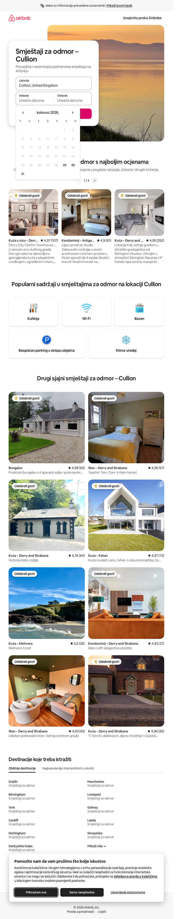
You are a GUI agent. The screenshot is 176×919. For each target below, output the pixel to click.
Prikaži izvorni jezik (119, 6)
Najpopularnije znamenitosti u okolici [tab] (68, 768)
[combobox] (53, 85)
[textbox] (34, 100)
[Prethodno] (78, 180)
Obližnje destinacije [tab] (22, 768)
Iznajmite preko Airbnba (142, 18)
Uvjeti (102, 912)
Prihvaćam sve (36, 892)
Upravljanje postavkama (128, 892)
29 (64, 165)
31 (22, 174)
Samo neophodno (82, 892)
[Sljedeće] (94, 180)
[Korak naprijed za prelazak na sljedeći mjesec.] (72, 112)
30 (73, 165)
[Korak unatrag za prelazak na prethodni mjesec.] (23, 112)
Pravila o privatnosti (80, 912)
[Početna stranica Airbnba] (19, 18)
